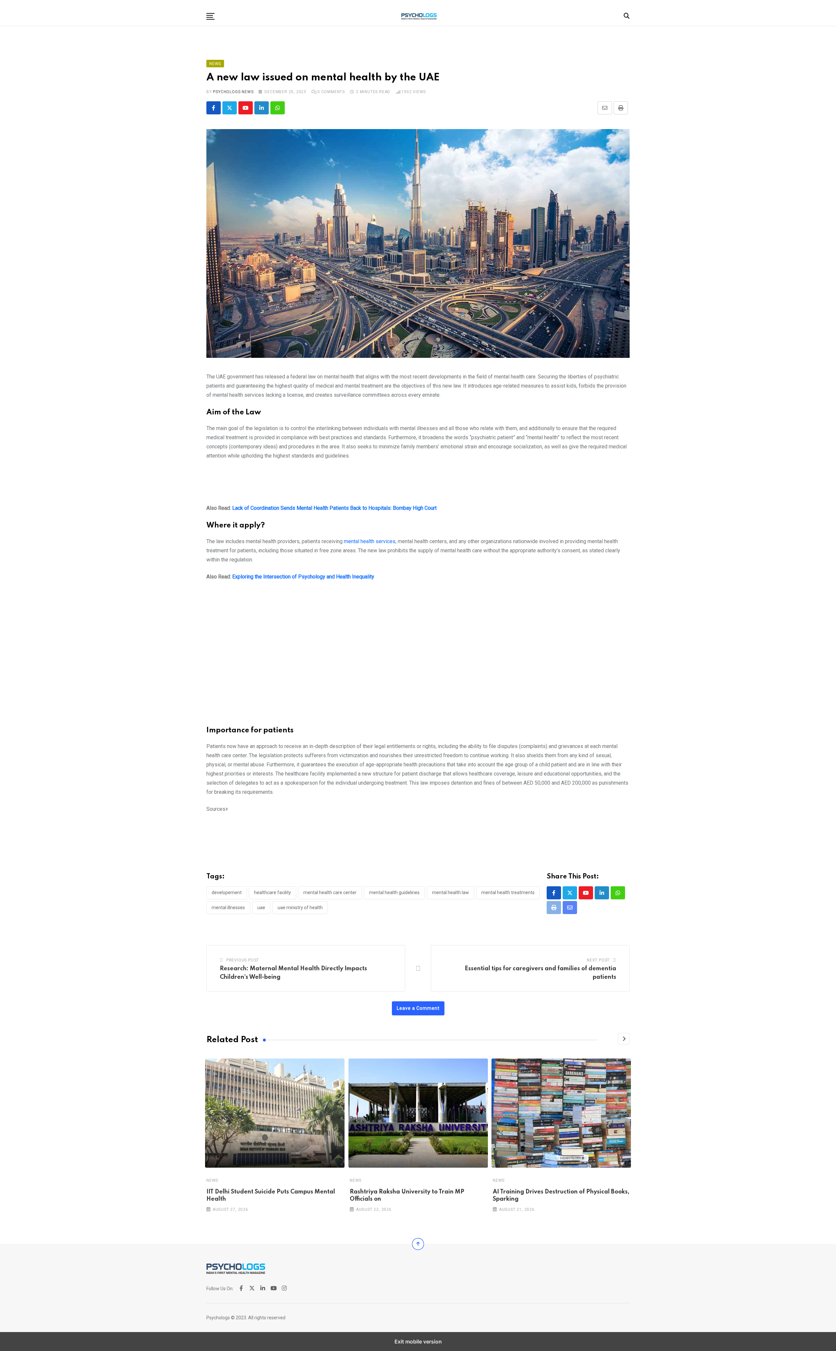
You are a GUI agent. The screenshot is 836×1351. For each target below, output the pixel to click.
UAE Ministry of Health (300, 907)
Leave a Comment (418, 1008)
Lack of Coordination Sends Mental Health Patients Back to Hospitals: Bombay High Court (334, 508)
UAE (261, 907)
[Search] (627, 15)
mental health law (450, 892)
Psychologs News (233, 92)
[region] (418, 484)
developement (227, 892)
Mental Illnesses (228, 907)
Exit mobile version (418, 1341)
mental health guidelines (394, 892)
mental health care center (330, 892)
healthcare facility (272, 892)
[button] (210, 16)
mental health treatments (508, 892)
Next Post (598, 960)
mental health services (369, 541)
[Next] (624, 1039)
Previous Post (242, 960)
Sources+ (217, 809)
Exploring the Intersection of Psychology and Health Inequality (303, 577)
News (212, 1180)
